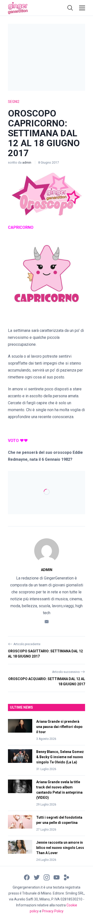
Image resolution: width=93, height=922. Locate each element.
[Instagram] (47, 877)
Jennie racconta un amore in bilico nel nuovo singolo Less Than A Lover (60, 847)
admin (27, 162)
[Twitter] (37, 877)
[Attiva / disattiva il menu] (82, 8)
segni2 (13, 102)
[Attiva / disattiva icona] (70, 8)
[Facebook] (27, 877)
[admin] (46, 550)
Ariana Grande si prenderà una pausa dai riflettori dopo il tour (59, 727)
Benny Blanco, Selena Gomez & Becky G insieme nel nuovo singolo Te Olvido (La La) (60, 757)
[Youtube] (57, 877)
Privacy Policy (52, 911)
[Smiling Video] (66, 877)
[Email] (47, 621)
